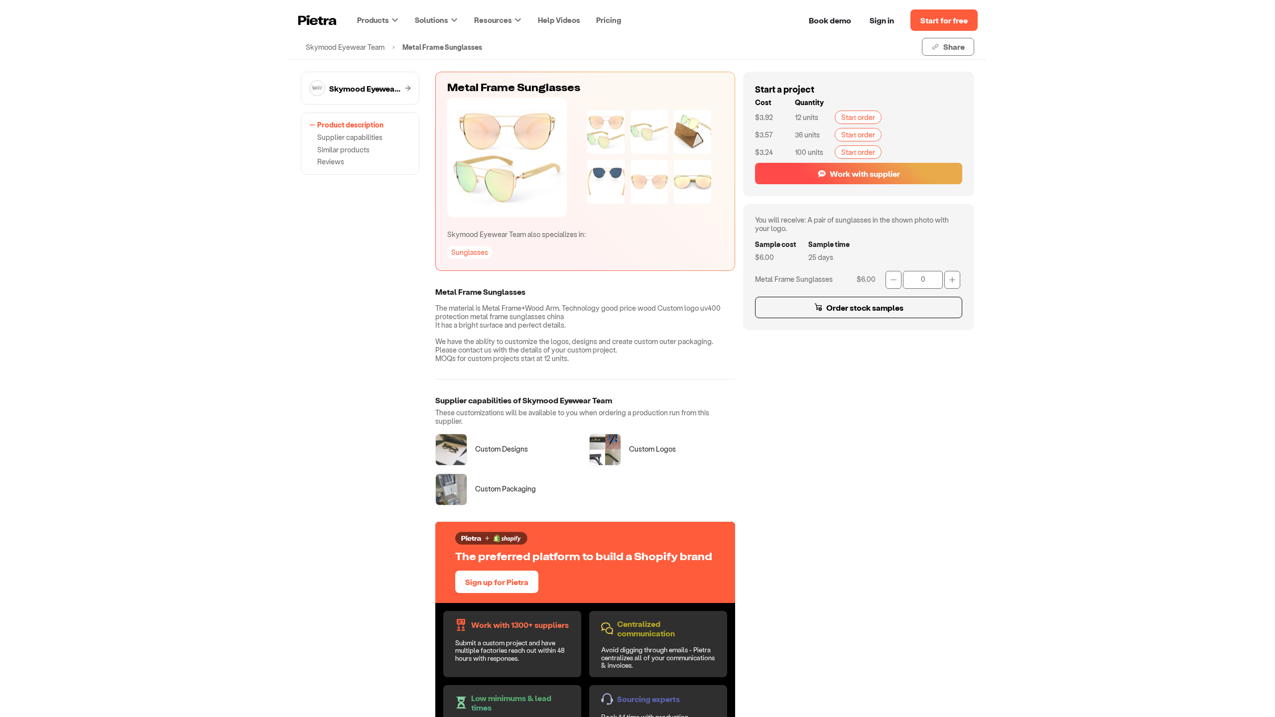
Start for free (944, 20)
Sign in (882, 20)
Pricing (608, 19)
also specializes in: (516, 234)
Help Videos (559, 19)
